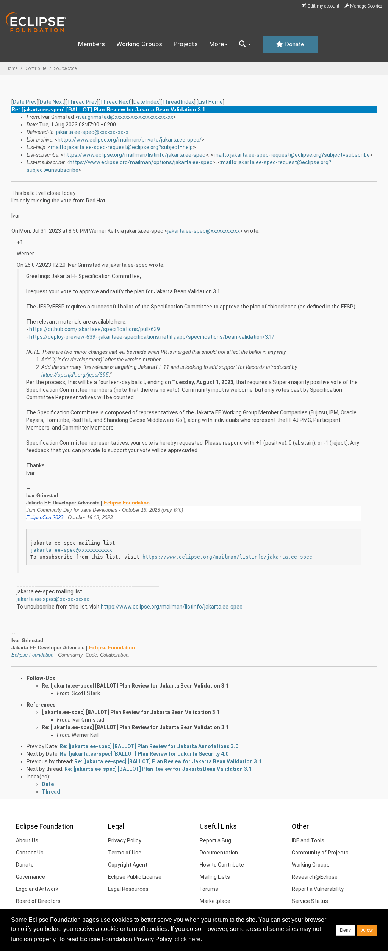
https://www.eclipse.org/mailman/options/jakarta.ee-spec (141, 162)
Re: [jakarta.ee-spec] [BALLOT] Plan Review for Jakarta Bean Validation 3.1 (135, 686)
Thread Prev (82, 102)
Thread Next (115, 102)
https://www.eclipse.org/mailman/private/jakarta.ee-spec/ (130, 140)
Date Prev (25, 102)
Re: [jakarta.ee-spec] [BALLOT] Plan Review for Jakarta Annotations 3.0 (148, 746)
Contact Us (30, 853)
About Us (27, 840)
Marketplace (215, 901)
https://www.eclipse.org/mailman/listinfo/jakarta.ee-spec (134, 155)
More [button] (216, 44)
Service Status (310, 901)
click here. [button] (188, 939)
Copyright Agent (127, 865)
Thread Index (178, 102)
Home (11, 68)
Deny (345, 930)
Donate (293, 44)
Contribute (35, 68)
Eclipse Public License (134, 877)
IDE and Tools (308, 840)
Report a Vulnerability (318, 889)
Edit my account (323, 6)
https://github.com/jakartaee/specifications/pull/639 (94, 329)
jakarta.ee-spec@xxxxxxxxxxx (92, 132)
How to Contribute (222, 865)
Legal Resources (128, 889)
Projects (186, 44)
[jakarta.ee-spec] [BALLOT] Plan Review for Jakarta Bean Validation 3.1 (131, 712)
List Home (210, 102)
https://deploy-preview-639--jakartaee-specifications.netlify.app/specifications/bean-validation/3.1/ (151, 337)
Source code (65, 68)
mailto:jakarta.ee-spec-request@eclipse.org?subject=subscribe (292, 155)
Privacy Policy (124, 840)
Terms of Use (124, 853)
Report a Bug (215, 840)
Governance (30, 877)
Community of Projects (320, 853)
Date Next (52, 102)
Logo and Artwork (37, 889)
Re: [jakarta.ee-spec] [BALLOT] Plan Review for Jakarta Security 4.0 (144, 754)
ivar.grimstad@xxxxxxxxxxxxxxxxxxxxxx (125, 117)
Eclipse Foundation (32, 655)
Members (91, 44)
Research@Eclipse (315, 877)
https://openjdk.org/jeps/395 (75, 375)
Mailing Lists (215, 877)
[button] (245, 44)
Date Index (146, 102)
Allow (367, 930)
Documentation (219, 853)
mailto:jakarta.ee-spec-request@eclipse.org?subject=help (122, 147)
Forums (209, 889)
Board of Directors (38, 901)
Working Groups (139, 44)
